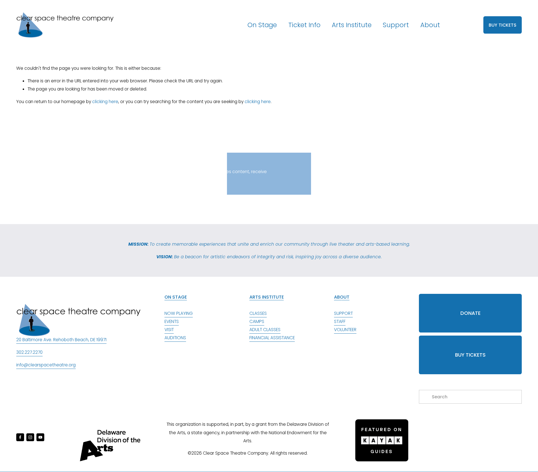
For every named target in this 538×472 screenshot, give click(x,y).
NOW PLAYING (178, 313)
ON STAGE (175, 297)
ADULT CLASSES (264, 330)
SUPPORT (343, 313)
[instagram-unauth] (30, 437)
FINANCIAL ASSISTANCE (272, 338)
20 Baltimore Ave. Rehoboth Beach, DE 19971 (61, 340)
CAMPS (256, 321)
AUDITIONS (175, 338)
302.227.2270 (29, 352)
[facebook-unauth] (20, 437)
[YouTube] (40, 437)
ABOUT (341, 297)
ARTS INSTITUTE (266, 297)
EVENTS (171, 321)
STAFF (339, 321)
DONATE (470, 313)
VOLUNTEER (345, 330)
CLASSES (258, 313)
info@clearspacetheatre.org (46, 365)
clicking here (105, 101)
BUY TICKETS (502, 25)
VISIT (169, 330)
